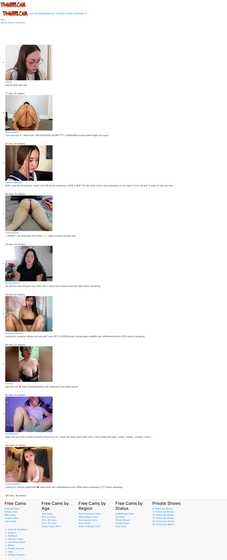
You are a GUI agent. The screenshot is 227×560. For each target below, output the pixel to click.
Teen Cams (47, 513)
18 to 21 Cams (49, 517)
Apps (10, 551)
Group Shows (122, 523)
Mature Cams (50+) (51, 526)
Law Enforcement (16, 542)
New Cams (120, 526)
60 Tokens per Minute (163, 521)
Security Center (15, 539)
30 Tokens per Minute (163, 518)
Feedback (12, 535)
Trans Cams (10, 521)
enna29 (9, 383)
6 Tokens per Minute (162, 508)
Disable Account (16, 548)
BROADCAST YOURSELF (54, 13)
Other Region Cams (88, 517)
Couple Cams (11, 518)
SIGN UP (82, 13)
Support (12, 532)
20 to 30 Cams (49, 520)
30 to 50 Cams (49, 523)
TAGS (69, 13)
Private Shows (122, 520)
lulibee (8, 82)
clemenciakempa (13, 182)
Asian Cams (84, 523)
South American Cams (90, 526)
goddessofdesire (13, 333)
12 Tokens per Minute (163, 511)
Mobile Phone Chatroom (13, 22)
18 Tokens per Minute (163, 515)
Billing (11, 545)
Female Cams (11, 511)
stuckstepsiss (12, 232)
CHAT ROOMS (35, 13)
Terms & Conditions (17, 529)
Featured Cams (12, 508)
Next (3, 19)
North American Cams (90, 513)
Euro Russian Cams (88, 520)
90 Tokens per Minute (163, 524)
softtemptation (12, 484)
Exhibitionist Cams (124, 513)
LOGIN (75, 13)
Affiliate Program (16, 554)
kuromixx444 (11, 433)
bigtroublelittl (12, 132)
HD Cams (120, 517)
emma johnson (12, 283)
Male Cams (10, 515)
